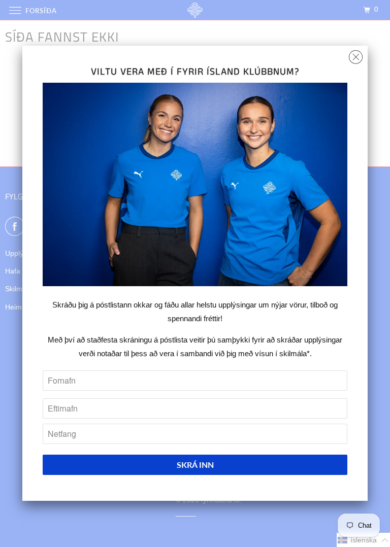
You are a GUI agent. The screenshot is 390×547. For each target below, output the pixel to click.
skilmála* (294, 353)
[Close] (356, 54)
